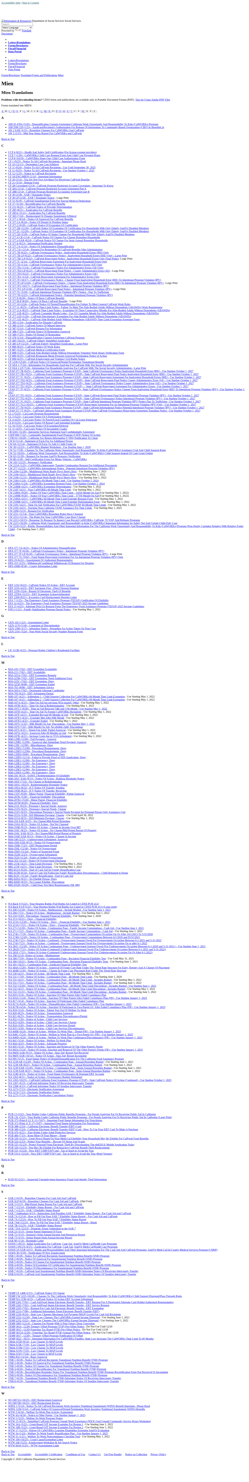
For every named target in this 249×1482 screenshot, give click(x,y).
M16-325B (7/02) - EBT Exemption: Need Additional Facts (40, 678)
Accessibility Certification (48, 1454)
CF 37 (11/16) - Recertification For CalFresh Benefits (36, 203)
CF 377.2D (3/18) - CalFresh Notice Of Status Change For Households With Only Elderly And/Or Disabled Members (71, 234)
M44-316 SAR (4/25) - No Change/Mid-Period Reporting (39, 821)
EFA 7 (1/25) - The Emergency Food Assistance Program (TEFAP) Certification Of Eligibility (58, 600)
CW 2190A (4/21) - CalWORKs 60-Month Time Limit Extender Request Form (50, 498)
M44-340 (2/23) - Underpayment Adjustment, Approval (38, 839)
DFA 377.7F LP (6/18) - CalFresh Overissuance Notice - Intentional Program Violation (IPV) (58, 554)
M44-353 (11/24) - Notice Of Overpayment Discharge (37, 860)
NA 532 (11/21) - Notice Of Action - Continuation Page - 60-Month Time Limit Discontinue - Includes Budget (67, 992)
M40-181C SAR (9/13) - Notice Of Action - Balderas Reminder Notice (46, 778)
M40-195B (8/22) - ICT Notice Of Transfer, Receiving (37, 790)
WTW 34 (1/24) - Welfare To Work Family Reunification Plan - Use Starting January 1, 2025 (58, 1433)
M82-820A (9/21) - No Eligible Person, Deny (32, 879)
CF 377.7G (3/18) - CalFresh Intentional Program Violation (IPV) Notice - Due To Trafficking (58, 292)
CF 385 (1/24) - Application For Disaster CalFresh (35, 322)
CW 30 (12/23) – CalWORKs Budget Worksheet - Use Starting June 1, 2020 (49, 447)
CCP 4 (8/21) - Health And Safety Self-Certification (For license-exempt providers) (52, 152)
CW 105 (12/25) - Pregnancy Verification (30, 462)
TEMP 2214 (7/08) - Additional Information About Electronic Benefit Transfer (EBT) (53, 1311)
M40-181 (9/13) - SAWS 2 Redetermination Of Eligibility (39, 775)
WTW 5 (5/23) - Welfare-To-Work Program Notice (35, 1418)
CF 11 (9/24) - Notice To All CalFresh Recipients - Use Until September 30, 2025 (52, 167)
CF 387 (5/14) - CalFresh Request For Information (35, 328)
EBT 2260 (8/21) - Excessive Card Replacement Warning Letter (42, 597)
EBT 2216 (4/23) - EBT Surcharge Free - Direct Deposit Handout (43, 588)
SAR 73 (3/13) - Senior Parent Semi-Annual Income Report (40, 1237)
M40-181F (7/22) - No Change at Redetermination (35, 781)
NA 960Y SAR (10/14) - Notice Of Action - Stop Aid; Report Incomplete (47, 1055)
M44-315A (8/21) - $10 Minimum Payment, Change (36, 818)
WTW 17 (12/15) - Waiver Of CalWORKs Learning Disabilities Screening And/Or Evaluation (58, 1430)
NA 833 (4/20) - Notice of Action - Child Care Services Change (42, 1022)
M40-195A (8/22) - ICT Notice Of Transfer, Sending (36, 787)
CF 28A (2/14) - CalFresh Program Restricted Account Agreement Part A (47, 188)
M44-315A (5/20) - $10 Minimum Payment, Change (36, 815)
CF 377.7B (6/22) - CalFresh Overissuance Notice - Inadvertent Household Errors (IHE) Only (58, 252)
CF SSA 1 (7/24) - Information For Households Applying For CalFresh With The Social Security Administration (68, 365)
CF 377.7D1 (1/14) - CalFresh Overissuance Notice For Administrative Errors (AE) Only (56, 267)
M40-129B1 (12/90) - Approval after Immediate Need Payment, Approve (47, 742)
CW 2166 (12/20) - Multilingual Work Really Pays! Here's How (42, 471)
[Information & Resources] (16, 20)
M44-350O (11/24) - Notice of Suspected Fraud (33, 851)
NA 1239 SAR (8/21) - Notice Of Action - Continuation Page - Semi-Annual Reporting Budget (59, 1071)
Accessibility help (10, 2)
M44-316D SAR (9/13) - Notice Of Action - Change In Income (42, 836)
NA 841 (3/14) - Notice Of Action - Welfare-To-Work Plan (39, 1040)
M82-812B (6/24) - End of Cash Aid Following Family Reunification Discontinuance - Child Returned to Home (68, 872)
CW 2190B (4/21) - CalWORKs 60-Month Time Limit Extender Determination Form (54, 501)
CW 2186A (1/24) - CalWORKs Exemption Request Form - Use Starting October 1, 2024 (56, 483)
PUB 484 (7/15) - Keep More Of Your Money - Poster (37, 1135)
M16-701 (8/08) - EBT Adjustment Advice (31, 687)
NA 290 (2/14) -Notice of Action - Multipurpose (34, 955)
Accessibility (25, 1454)
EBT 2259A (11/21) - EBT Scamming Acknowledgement (39, 594)
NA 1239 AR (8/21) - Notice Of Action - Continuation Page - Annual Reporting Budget (55, 1064)
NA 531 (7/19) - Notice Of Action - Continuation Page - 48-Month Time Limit (50, 976)
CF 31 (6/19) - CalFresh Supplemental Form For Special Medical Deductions (49, 200)
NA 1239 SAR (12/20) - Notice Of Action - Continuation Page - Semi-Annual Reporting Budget (60, 1068)
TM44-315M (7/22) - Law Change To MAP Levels (35, 1347)
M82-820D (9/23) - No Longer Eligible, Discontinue (36, 882)
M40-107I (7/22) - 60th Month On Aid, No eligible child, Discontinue (45, 727)
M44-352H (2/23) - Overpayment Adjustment (33, 854)
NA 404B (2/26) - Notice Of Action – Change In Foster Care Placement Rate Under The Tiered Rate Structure (67, 970)
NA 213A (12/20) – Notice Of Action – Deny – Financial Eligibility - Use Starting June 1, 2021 (59, 922)
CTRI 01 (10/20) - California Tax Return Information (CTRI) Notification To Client (53, 438)
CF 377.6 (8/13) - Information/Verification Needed (35, 243)
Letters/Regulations (18, 60)
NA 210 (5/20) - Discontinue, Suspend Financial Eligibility (40, 916)
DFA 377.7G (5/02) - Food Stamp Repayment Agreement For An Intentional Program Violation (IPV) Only (65, 557)
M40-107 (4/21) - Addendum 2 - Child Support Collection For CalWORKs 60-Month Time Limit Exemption (66, 699)
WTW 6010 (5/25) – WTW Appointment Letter (33, 1445)
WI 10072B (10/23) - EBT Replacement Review (34, 1403)
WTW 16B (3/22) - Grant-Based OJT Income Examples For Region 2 (45, 1427)
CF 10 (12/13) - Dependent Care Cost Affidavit (33, 164)
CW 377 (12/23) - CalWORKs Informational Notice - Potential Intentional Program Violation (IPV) (61, 468)
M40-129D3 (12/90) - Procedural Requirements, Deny (37, 751)
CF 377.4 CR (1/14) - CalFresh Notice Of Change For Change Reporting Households (54, 237)
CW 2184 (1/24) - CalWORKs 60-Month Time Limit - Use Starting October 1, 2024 (53, 480)
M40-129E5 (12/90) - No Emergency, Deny (31, 769)
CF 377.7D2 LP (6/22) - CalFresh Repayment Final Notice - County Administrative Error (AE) (59, 270)
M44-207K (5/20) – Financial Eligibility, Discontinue (36, 796)
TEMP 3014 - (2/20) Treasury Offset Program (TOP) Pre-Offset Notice (46, 1326)
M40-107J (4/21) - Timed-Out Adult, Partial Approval (37, 730)
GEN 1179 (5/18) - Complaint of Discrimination (34, 625)
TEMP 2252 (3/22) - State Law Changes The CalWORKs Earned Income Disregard (53, 1320)
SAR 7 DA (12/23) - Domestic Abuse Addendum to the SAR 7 (42, 1228)
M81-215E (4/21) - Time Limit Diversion (30, 863)
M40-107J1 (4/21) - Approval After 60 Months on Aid (37, 733)
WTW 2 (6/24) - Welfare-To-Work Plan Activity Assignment (40, 1412)
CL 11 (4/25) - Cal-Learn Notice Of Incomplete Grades (37, 428)
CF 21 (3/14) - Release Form (23, 182)
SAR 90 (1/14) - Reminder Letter (26, 1240)
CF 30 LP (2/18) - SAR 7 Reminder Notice (31, 197)
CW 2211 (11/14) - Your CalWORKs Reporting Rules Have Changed (45, 514)
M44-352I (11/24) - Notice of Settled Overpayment (35, 857)
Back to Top (8, 139)
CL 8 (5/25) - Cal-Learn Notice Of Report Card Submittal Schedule (44, 422)
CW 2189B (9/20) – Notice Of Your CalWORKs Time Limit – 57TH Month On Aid (53, 495)
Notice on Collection (136, 1454)
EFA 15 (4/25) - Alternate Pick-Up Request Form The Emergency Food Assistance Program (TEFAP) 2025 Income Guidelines (76, 606)
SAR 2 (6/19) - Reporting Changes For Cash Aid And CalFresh (42, 1198)
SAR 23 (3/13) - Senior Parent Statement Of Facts (35, 1231)
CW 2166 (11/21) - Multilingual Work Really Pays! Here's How (42, 477)
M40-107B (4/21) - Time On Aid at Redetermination (36, 705)
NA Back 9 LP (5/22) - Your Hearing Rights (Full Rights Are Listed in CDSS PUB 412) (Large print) (62, 906)
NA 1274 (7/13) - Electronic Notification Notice (33, 1092)
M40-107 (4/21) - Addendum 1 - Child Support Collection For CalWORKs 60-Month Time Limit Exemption (66, 696)
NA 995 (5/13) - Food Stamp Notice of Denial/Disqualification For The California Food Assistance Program (66, 1058)
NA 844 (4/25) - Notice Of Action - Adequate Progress (37, 1043)
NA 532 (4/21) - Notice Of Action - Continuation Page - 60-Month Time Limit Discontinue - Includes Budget (66, 988)
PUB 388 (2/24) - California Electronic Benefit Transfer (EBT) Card (44, 1126)
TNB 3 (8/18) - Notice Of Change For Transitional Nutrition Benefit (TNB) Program (53, 1366)
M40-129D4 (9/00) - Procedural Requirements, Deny (36, 754)
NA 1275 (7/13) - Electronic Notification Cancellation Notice (41, 1095)
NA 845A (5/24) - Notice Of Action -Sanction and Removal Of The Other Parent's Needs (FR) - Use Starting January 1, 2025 (75, 1049)
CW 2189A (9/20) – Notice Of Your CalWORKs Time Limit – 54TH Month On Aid (53, 492)
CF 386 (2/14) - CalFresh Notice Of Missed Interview (37, 325)
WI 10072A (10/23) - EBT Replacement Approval (35, 1400)
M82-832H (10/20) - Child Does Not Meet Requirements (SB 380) (44, 885)
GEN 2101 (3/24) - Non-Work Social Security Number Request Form (45, 631)
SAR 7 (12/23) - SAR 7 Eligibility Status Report (34, 1210)
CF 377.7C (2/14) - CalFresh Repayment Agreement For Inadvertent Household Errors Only (57, 261)
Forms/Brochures (17, 63)
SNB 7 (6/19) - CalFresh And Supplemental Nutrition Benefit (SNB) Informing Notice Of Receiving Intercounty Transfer (73, 1271)
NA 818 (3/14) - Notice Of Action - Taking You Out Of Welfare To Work (47, 1010)
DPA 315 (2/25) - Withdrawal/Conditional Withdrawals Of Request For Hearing (51, 563)
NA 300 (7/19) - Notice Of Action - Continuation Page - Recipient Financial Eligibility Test (57, 958)
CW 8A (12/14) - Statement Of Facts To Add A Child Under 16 (42, 444)
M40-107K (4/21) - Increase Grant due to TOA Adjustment (39, 736)
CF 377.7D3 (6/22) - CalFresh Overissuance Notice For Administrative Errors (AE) (53, 273)
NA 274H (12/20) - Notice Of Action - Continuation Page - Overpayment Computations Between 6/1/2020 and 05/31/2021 (74, 937)
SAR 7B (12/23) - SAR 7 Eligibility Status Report (35, 1225)
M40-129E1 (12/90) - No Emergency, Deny (31, 760)
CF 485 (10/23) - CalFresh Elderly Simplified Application (39, 340)
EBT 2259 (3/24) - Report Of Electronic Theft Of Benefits (39, 591)
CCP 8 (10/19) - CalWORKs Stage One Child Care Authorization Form (46, 158)
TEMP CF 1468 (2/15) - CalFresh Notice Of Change (36, 1293)
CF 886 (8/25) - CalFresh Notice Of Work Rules (34, 346)
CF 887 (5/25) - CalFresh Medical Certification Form (36, 349)
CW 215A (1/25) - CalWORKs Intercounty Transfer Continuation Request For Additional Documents (62, 465)
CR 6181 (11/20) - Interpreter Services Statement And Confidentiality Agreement (51, 431)
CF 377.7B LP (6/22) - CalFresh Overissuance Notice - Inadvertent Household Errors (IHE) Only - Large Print (67, 255)
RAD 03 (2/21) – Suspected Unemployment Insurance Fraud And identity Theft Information (57, 1179)
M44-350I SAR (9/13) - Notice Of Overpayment (34, 842)
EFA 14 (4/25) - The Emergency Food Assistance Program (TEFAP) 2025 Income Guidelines (58, 603)
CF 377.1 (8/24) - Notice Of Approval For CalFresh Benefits (40, 219)
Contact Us (95, 1454)
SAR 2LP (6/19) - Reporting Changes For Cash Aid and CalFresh (43, 1201)
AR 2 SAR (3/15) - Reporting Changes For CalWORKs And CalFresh (46, 130)
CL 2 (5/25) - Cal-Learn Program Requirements (33, 413)
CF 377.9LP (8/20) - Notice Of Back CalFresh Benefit (37, 301)
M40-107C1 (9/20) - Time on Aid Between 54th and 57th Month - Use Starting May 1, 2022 (57, 708)
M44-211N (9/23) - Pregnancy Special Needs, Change (37, 809)
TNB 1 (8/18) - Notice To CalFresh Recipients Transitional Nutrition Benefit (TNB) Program (58, 1360)
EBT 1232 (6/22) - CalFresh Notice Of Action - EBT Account (41, 585)
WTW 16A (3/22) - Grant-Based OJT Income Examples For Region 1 (45, 1424)
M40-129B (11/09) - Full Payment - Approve (32, 739)
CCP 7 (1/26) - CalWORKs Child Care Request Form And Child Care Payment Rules (54, 155)
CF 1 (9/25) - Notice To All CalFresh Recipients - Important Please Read (47, 161)
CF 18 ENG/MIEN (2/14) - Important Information (35, 176)
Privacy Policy (158, 1454)
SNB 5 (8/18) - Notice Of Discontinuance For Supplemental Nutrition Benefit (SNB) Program (58, 1268)
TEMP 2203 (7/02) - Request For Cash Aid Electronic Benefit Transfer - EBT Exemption (56, 1308)
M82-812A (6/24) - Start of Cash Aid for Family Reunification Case (44, 869)
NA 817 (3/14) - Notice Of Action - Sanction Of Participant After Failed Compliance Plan (56, 1001)
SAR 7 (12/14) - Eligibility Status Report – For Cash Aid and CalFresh (46, 1207)
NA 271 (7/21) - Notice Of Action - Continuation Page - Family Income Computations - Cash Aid (60, 931)
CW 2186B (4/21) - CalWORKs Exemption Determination (39, 486)
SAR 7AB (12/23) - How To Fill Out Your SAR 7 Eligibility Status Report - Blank (52, 1222)
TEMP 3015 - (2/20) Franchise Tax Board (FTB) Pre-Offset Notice (44, 1329)
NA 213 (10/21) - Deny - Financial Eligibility (32, 919)
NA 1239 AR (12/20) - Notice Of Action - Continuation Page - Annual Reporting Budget (55, 1061)
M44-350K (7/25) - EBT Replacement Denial (32, 845)
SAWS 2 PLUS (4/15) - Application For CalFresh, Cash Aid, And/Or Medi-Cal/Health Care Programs (63, 1246)
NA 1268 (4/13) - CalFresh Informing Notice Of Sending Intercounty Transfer (50, 1086)
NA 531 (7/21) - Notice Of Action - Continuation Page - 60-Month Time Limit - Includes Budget (60, 982)
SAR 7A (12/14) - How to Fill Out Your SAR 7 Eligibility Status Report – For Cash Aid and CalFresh (62, 1216)
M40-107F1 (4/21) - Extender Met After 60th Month (36, 717)
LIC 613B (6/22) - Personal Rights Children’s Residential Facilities (44, 650)
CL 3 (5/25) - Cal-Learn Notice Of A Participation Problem (39, 416)
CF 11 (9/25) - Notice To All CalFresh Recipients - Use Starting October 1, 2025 (51, 170)
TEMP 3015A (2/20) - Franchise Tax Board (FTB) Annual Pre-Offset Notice (49, 1332)
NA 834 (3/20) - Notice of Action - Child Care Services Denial (41, 1025)
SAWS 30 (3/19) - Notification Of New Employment (36, 1252)
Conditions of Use (75, 1454)
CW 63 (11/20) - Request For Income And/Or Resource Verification (44, 456)
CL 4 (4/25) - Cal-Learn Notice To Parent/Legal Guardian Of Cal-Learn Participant (52, 419)
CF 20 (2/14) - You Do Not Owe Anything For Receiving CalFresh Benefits (49, 179)
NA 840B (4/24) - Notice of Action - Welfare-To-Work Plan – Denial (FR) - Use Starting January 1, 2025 (64, 1031)
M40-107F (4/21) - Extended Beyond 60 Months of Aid (38, 714)
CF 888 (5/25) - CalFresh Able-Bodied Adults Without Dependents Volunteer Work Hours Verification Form (66, 352)
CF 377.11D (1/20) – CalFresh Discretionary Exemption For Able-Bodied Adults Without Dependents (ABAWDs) (69, 316)
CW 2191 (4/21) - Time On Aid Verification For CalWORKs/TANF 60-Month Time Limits (57, 504)
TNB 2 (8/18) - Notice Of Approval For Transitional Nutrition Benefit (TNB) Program (54, 1363)
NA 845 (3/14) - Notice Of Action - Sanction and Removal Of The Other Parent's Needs (55, 1046)
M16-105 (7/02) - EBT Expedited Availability (32, 669)
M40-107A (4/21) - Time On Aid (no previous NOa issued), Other (43, 702)
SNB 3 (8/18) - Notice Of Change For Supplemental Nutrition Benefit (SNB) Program (54, 1262)
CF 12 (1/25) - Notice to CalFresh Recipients (32, 173)
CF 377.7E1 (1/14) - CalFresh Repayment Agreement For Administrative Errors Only (54, 276)
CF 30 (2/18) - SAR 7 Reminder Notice (29, 194)
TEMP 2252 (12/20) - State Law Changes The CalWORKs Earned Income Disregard (54, 1317)
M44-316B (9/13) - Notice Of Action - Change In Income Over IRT (44, 827)
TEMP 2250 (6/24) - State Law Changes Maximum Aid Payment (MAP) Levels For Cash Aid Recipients (64, 1314)
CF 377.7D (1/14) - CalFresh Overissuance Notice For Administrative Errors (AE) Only (55, 264)
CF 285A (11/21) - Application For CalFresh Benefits (36, 213)
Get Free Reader (113, 1454)
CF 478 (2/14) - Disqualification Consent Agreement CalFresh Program (46, 337)
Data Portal (14, 69)
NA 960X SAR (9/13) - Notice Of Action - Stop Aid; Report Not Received (48, 1052)
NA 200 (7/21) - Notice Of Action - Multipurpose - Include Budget (44, 912)
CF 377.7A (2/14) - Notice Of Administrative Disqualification (41, 246)
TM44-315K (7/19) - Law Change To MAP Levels (35, 1344)
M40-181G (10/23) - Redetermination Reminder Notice (37, 784)
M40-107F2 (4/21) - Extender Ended (28, 720)
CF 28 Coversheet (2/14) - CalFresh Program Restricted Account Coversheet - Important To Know (61, 185)
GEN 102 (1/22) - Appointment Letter (28, 622)
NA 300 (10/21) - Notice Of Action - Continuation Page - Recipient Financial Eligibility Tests (58, 961)
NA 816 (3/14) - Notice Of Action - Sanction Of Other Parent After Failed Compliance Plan (57, 995)
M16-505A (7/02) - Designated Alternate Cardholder (36, 690)
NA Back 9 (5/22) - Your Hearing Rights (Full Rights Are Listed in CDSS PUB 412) (53, 903)
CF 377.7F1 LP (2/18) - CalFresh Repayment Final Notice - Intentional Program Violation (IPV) (60, 289)
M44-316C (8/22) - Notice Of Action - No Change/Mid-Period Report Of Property (52, 830)
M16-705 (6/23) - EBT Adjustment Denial (31, 693)
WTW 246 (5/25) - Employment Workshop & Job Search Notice (42, 1442)
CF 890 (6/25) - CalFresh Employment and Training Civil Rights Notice (46, 359)
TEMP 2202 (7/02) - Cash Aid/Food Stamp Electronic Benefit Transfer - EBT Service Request (58, 1305)
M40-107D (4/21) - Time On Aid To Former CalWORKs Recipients (44, 711)
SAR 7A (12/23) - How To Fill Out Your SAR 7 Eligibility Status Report (47, 1219)
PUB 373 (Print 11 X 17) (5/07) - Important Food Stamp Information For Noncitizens (53, 1123)
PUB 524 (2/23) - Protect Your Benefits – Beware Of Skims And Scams (46, 1141)
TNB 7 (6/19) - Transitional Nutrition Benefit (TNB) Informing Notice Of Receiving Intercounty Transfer (64, 1378)
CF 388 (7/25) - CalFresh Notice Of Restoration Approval (39, 331)
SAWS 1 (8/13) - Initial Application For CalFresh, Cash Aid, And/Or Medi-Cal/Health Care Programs (62, 1243)
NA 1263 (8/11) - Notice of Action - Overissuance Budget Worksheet (45, 1077)
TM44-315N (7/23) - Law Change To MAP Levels (35, 1350)
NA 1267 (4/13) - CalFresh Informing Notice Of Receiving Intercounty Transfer (51, 1083)
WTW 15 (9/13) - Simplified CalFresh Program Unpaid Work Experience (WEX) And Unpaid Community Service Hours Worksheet (79, 1421)
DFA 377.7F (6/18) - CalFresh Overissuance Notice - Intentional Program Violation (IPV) (56, 551)
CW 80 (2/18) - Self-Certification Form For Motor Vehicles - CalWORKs (47, 459)
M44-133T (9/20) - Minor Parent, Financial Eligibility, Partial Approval (46, 793)
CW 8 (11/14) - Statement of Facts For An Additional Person (40, 441)
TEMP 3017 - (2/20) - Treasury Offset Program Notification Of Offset (45, 1335)
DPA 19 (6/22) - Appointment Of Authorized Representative (40, 560)
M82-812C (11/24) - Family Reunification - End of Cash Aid (40, 876)
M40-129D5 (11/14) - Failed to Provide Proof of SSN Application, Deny (47, 757)
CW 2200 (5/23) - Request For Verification (31, 511)
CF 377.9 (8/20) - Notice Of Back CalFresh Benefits (36, 298)
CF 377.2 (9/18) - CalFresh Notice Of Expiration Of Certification (43, 225)
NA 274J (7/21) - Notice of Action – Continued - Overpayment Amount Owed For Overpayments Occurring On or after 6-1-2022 (77, 943)
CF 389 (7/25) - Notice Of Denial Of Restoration (34, 334)
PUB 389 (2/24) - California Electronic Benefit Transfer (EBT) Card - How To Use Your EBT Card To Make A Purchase (73, 1129)
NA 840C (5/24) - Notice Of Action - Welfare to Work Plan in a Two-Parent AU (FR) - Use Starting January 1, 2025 (70, 1034)
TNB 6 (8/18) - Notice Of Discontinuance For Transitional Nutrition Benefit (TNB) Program (57, 1375)
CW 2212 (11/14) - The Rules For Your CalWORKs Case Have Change (47, 517)
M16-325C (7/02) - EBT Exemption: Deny (31, 681)
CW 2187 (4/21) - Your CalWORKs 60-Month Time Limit (39, 489)
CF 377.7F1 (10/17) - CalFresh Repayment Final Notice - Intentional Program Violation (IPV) (58, 286)
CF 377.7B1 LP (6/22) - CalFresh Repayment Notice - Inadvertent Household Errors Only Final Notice (63, 258)
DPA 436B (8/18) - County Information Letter (32, 566)
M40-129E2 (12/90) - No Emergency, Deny (31, 763)
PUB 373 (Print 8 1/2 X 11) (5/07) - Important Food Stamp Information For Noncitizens (55, 1120)
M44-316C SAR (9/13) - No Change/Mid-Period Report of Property (44, 833)
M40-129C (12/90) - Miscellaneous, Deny (30, 745)
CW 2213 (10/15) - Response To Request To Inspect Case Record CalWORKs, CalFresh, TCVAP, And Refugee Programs (74, 520)
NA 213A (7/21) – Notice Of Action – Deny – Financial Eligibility (43, 925)
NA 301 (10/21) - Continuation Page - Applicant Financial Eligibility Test (47, 964)
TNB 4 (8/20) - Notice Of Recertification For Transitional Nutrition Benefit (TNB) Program (57, 1369)
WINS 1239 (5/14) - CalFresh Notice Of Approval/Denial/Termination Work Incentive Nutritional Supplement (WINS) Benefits (76, 1409)
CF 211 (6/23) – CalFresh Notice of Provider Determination (40, 207)
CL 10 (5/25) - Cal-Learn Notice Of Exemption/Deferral (38, 425)
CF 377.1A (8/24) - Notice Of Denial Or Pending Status (38, 222)
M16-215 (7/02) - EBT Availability (27, 672)
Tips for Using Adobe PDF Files (152, 99)
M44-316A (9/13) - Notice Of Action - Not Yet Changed (38, 824)
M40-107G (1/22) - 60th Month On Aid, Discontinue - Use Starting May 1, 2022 (51, 724)
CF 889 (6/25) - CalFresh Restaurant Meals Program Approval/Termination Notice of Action (57, 355)
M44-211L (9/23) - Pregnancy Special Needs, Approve (37, 806)
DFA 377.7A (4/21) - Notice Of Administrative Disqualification (42, 548)
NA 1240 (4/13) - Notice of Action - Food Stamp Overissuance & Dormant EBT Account (56, 1074)
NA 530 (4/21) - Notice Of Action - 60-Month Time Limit (39, 973)
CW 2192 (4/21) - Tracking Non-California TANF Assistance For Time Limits (50, 507)
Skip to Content (30, 2)
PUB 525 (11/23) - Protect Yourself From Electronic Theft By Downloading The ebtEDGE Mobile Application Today (71, 1144)
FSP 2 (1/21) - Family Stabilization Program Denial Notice (39, 609)
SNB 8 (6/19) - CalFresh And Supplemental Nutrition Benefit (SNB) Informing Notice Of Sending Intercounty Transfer (72, 1274)
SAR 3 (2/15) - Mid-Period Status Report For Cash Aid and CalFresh (45, 1204)
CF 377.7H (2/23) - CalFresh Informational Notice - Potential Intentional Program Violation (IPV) (60, 295)
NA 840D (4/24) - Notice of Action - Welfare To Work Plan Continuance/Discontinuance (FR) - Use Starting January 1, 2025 (75, 1037)
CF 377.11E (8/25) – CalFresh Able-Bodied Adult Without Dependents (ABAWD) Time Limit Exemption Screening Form (74, 319)
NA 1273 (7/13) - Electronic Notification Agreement (36, 1089)
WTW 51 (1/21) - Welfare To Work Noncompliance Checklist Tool (44, 1436)
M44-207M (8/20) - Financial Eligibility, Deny (33, 803)
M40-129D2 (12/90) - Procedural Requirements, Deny (37, 748)
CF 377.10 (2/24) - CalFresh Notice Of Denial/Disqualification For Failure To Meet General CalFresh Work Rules (69, 304)
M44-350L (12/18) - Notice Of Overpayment (32, 848)
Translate (26, 30)
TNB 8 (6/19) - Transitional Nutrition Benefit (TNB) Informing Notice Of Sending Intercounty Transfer (63, 1381)
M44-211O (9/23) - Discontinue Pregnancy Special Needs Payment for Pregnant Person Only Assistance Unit (66, 812)
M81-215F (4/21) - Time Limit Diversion (30, 866)
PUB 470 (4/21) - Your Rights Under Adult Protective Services (41, 1132)
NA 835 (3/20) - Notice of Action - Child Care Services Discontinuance (46, 1028)
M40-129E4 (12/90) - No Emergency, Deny (31, 766)
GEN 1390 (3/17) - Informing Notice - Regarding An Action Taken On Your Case (52, 628)
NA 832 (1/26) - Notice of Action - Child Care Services (37, 1019)
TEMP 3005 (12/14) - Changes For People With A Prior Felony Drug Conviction (51, 1323)
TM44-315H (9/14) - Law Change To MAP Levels (35, 1341)
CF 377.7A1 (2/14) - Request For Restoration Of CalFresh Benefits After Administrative (55, 249)
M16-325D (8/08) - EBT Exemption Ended (31, 684)
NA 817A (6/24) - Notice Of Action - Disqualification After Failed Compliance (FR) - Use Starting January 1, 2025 (69, 1004)
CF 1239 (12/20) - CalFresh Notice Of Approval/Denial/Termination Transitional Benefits (56, 362)
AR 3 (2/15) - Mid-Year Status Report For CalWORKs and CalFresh (45, 133)
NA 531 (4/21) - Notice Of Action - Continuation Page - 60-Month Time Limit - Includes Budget (60, 979)
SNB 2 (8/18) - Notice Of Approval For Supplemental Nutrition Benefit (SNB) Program (55, 1259)
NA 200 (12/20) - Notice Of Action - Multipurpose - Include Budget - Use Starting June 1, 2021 (59, 909)
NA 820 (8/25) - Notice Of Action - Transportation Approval (40, 1013)
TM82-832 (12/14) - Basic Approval (27, 1357)
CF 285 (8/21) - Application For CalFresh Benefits (35, 210)
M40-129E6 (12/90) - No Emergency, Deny (31, 772)
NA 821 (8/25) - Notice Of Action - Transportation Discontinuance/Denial (47, 1016)
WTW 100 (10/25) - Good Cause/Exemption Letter (35, 1439)
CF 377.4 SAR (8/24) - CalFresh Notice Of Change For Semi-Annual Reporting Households (58, 240)
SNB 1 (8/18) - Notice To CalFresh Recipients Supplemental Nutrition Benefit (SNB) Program (58, 1256)
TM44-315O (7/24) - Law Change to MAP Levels (35, 1353)
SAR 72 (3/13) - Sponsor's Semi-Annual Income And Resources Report (46, 1234)
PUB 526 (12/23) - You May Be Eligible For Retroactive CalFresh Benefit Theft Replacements (59, 1147)
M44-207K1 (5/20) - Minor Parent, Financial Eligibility (37, 800)
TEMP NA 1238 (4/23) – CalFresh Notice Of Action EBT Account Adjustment (50, 1299)
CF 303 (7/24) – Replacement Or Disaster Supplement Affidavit (42, 216)
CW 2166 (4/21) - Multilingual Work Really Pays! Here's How (41, 474)
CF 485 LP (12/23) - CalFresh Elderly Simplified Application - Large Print (48, 343)
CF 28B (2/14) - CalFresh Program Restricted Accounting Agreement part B (49, 191)
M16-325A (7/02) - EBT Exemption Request (32, 675)
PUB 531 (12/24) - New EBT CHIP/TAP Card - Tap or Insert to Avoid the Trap (51, 1150)
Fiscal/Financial (16, 66)
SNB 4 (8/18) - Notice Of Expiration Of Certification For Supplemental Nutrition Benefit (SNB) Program (64, 1265)
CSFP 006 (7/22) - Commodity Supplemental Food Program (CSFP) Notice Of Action (54, 435)
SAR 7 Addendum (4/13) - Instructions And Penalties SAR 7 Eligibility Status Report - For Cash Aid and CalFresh (69, 1213)
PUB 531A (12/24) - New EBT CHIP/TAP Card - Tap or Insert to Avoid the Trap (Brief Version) (60, 1153)
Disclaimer (7, 33)
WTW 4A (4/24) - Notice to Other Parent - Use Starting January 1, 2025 (46, 1415)
